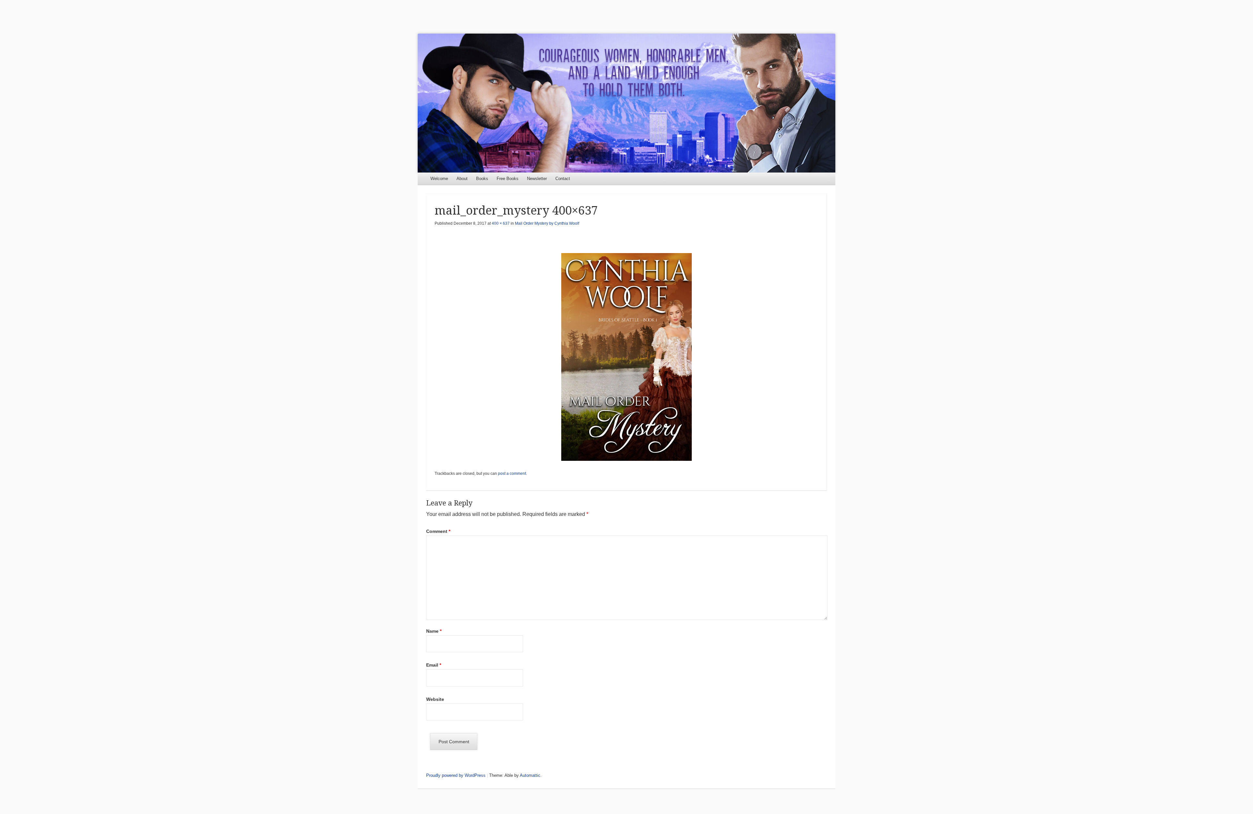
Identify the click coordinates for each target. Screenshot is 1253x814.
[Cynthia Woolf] (626, 103)
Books (482, 178)
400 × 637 (501, 223)
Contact (562, 178)
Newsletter (537, 178)
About (462, 178)
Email (433, 665)
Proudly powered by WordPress (456, 775)
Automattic (530, 775)
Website (435, 699)
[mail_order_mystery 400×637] (626, 357)
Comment (438, 531)
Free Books (507, 178)
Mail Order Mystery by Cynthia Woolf (547, 223)
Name (433, 631)
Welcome (439, 178)
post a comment (512, 473)
